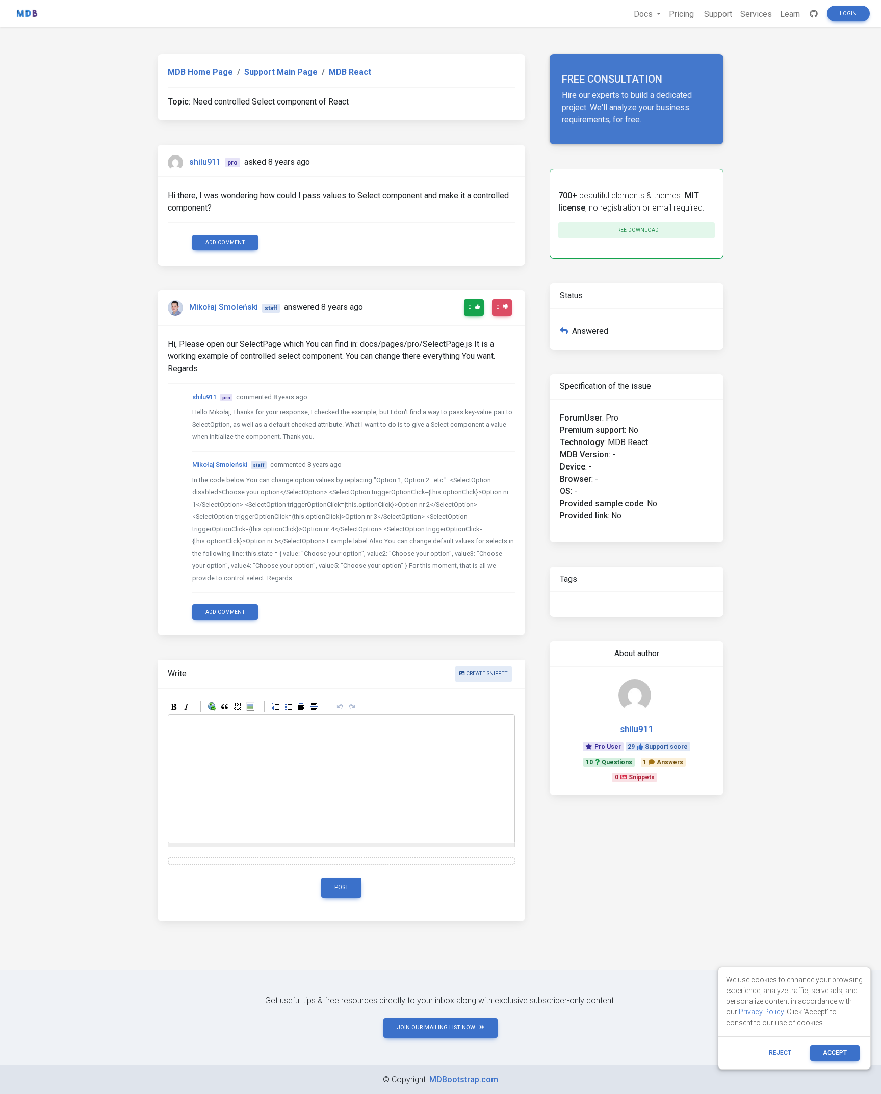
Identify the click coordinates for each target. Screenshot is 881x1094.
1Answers (663, 762)
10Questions (609, 762)
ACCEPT (835, 1052)
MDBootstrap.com (463, 1079)
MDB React (350, 72)
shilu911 (205, 162)
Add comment (225, 242)
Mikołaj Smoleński (223, 307)
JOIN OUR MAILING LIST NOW (436, 1027)
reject (780, 1052)
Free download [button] (636, 230)
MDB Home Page (200, 72)
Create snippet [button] (486, 673)
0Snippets (635, 777)
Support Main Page (281, 72)
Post (341, 887)
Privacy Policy (761, 1012)
